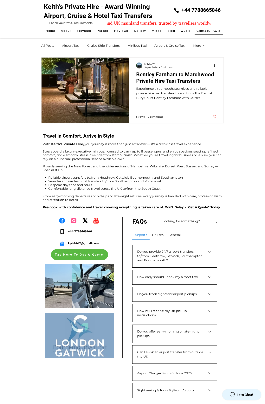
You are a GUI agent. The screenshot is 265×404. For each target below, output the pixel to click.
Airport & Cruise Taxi (169, 45)
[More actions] (216, 65)
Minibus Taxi (137, 45)
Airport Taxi (71, 45)
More (197, 45)
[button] (103, 31)
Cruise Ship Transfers (103, 45)
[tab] (141, 235)
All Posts (47, 45)
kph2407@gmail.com (83, 243)
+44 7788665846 (201, 10)
